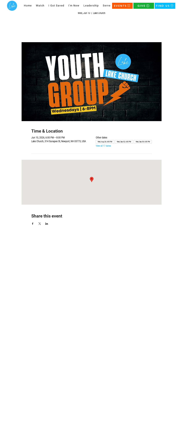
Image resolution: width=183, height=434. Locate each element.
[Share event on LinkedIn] (46, 224)
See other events (91, 28)
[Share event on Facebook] (32, 224)
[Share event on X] (39, 224)
